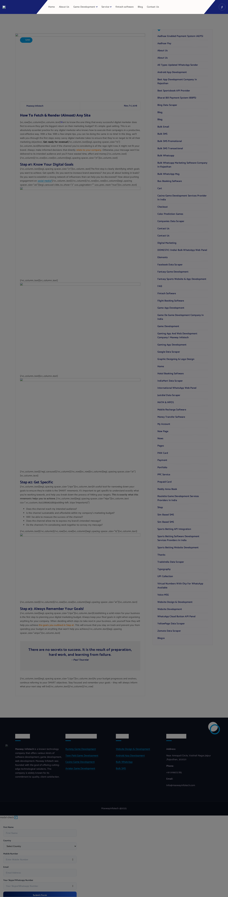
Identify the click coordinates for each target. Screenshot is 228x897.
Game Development (84, 7)
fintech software (125, 7)
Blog (140, 7)
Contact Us (153, 7)
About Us (64, 7)
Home (51, 7)
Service (105, 7)
